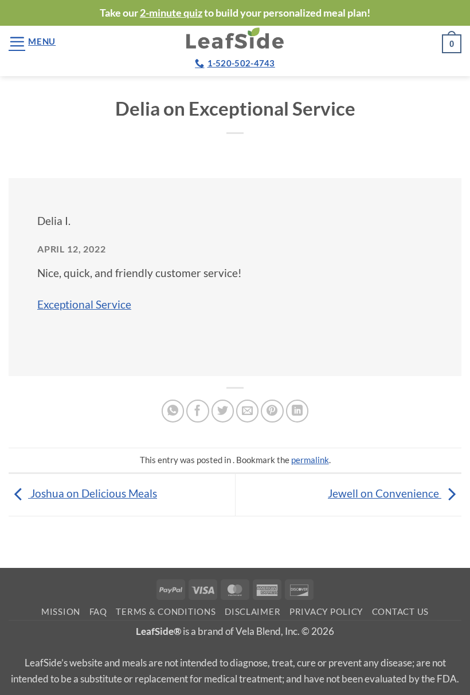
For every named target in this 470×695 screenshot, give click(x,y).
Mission (60, 612)
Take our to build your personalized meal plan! (235, 12)
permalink (310, 460)
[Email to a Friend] (247, 411)
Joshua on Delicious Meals (92, 493)
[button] (32, 41)
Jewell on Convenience (384, 493)
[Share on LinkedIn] (297, 411)
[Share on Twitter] (222, 411)
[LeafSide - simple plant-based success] (235, 38)
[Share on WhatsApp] (173, 411)
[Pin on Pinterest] (272, 411)
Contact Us (400, 612)
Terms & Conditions (166, 612)
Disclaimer (252, 612)
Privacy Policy (326, 612)
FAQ (98, 612)
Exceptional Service (84, 304)
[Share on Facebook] (197, 411)
